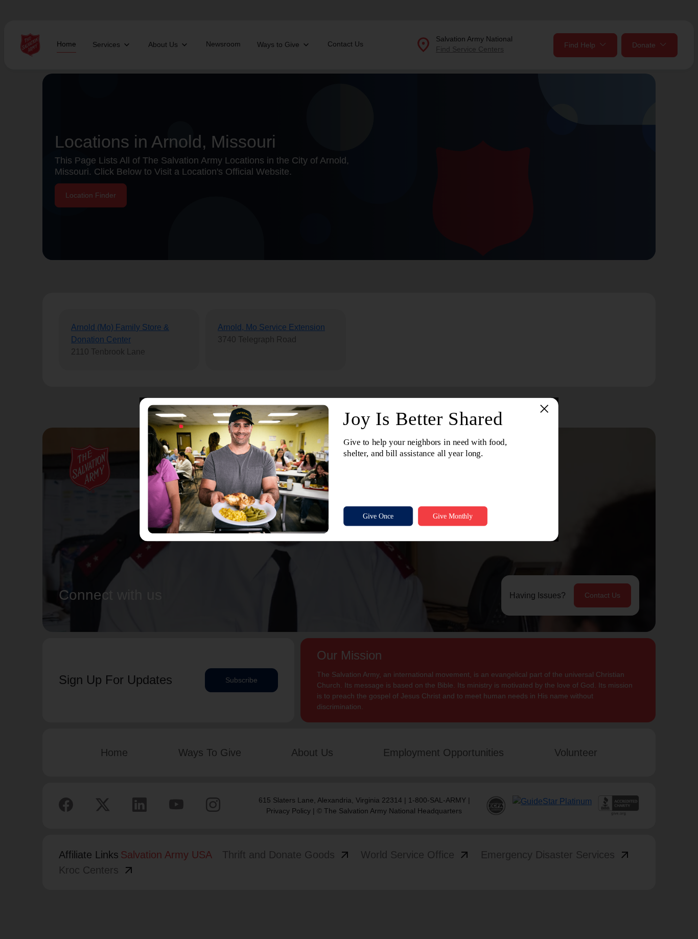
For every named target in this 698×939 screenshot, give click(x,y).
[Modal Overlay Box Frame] (349, 470)
